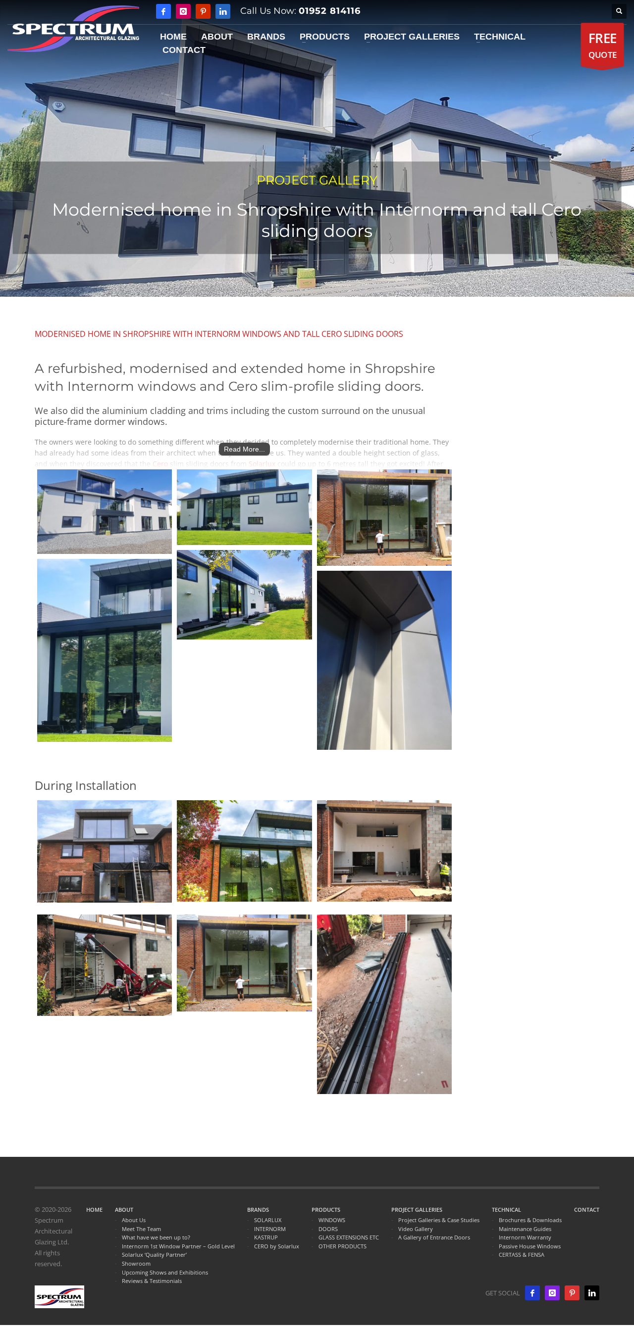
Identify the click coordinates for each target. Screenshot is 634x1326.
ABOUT (124, 1209)
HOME (94, 1209)
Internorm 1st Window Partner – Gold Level (178, 1246)
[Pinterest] (203, 11)
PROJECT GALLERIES (416, 1209)
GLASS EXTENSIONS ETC (348, 1237)
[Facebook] (163, 11)
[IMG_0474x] (384, 660)
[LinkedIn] (591, 1292)
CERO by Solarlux (276, 1246)
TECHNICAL (506, 1209)
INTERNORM (270, 1229)
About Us (134, 1220)
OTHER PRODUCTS (342, 1246)
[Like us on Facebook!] (532, 1292)
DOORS (328, 1229)
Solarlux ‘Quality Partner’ (154, 1254)
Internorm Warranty (525, 1237)
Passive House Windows (530, 1246)
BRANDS (258, 1209)
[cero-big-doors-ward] (384, 517)
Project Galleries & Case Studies (438, 1220)
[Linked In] (222, 11)
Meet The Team (141, 1229)
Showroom (136, 1263)
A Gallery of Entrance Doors (434, 1237)
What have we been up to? (156, 1237)
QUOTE (602, 44)
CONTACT (586, 1209)
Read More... (244, 449)
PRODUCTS (326, 1209)
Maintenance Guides (525, 1229)
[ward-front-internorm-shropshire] (104, 511)
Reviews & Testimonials (152, 1280)
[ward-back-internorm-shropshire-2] (244, 507)
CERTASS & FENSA (521, 1254)
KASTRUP (266, 1237)
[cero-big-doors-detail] (104, 650)
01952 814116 (330, 10)
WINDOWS (331, 1220)
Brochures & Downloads (530, 1220)
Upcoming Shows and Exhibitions (165, 1272)
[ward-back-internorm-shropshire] (244, 595)
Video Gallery (415, 1229)
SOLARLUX (267, 1220)
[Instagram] (183, 11)
